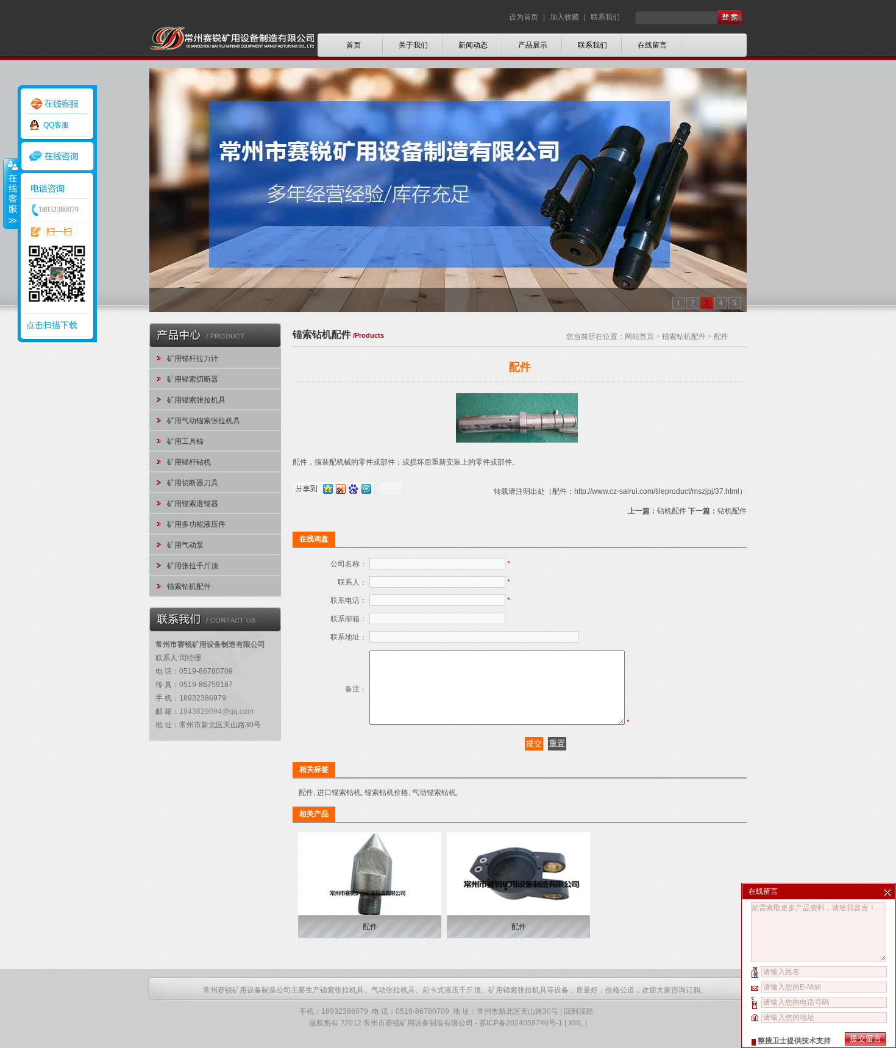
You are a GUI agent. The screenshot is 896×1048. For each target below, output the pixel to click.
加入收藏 (564, 17)
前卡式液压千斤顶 (451, 990)
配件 (306, 792)
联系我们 (605, 17)
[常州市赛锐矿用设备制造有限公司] (231, 66)
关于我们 (413, 45)
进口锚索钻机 (339, 792)
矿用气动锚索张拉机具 (203, 420)
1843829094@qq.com (216, 711)
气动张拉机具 (393, 990)
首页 (353, 45)
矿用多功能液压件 (196, 524)
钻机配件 (671, 511)
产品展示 (532, 45)
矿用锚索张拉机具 (196, 400)
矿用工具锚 (185, 441)
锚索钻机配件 (189, 586)
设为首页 (524, 17)
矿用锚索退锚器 (192, 503)
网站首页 (639, 336)
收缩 (10, 193)
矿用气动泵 (185, 545)
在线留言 (652, 45)
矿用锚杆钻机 (189, 462)
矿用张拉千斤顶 (192, 565)
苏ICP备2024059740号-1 (521, 1023)
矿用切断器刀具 (192, 483)
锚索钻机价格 (386, 792)
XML (575, 1023)
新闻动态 (473, 45)
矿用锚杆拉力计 (192, 358)
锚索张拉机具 (342, 990)
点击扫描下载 (51, 325)
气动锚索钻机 (434, 792)
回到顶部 (578, 1011)
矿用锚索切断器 (192, 379)
